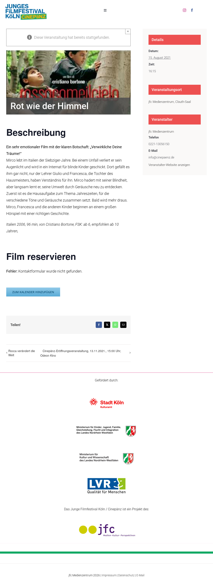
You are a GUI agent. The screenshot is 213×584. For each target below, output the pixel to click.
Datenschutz (126, 575)
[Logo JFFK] (26, 5)
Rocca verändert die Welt (21, 353)
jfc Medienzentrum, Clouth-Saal (170, 102)
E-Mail (140, 575)
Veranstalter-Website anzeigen (169, 165)
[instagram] (184, 10)
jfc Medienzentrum (161, 131)
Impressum (109, 575)
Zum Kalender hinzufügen (33, 292)
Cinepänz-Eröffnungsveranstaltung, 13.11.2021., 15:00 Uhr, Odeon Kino (80, 353)
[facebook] (192, 10)
